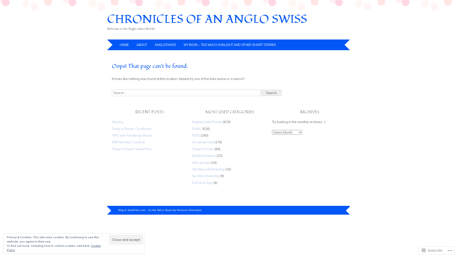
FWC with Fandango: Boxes (132, 135)
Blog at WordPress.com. (132, 210)
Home (124, 45)
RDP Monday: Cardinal (128, 142)
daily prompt (201, 162)
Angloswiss (165, 45)
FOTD (196, 135)
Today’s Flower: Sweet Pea (131, 149)
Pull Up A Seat (202, 183)
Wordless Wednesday (208, 169)
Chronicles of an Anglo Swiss (207, 19)
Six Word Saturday (205, 176)
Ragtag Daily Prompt (207, 122)
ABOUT (141, 45)
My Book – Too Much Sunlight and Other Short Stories (230, 45)
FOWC (197, 129)
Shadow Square (204, 156)
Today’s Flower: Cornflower (132, 129)
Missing (117, 122)
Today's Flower (203, 149)
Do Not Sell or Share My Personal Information (175, 210)
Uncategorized (203, 142)
